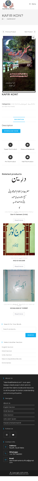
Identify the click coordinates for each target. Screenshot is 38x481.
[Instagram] (7, 435)
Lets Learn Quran (9, 419)
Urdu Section (15, 104)
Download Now (11, 131)
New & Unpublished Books (12, 359)
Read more (19, 220)
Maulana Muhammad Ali (12, 423)
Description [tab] (19, 119)
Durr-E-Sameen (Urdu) (19, 214)
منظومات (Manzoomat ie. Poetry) (23, 212)
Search (31, 335)
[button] (33, 37)
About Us (6, 403)
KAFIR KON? (11, 19)
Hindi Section (7, 351)
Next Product (29, 32)
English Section (7, 347)
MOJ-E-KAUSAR (19, 261)
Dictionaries (6, 363)
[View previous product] (3, 31)
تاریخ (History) (23, 258)
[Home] (2, 19)
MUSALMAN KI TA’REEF (19, 308)
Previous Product (10, 32)
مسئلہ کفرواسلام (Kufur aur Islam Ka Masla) (23, 304)
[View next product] (34, 31)
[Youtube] (13, 435)
